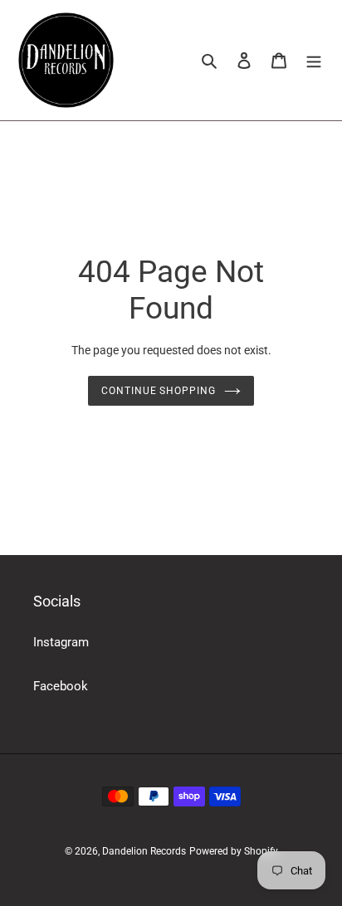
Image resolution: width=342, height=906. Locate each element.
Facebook (60, 686)
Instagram (61, 642)
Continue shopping (159, 391)
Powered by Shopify (233, 851)
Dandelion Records (144, 851)
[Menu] (313, 60)
